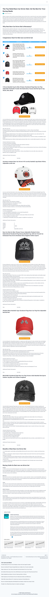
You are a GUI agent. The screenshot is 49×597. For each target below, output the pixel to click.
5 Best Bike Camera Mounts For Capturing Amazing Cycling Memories (15, 579)
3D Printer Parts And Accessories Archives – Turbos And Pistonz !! (8, 547)
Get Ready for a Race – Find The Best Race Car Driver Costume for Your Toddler (11, 557)
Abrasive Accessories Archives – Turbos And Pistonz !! (29, 547)
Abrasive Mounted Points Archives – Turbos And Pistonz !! (40, 547)
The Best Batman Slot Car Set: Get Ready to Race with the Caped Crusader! (16, 564)
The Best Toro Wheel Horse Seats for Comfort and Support (13, 584)
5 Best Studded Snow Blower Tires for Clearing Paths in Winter (14, 574)
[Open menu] (47, 2)
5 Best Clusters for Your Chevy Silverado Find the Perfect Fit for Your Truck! (16, 569)
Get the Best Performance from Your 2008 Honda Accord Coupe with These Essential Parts (19, 571)
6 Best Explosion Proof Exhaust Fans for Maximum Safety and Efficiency (16, 576)
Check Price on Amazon (40, 47)
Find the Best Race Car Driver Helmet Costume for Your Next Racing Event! (37, 557)
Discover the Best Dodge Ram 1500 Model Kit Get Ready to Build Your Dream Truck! (17, 581)
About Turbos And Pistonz (18, 546)
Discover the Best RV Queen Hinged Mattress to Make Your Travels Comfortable (17, 567)
